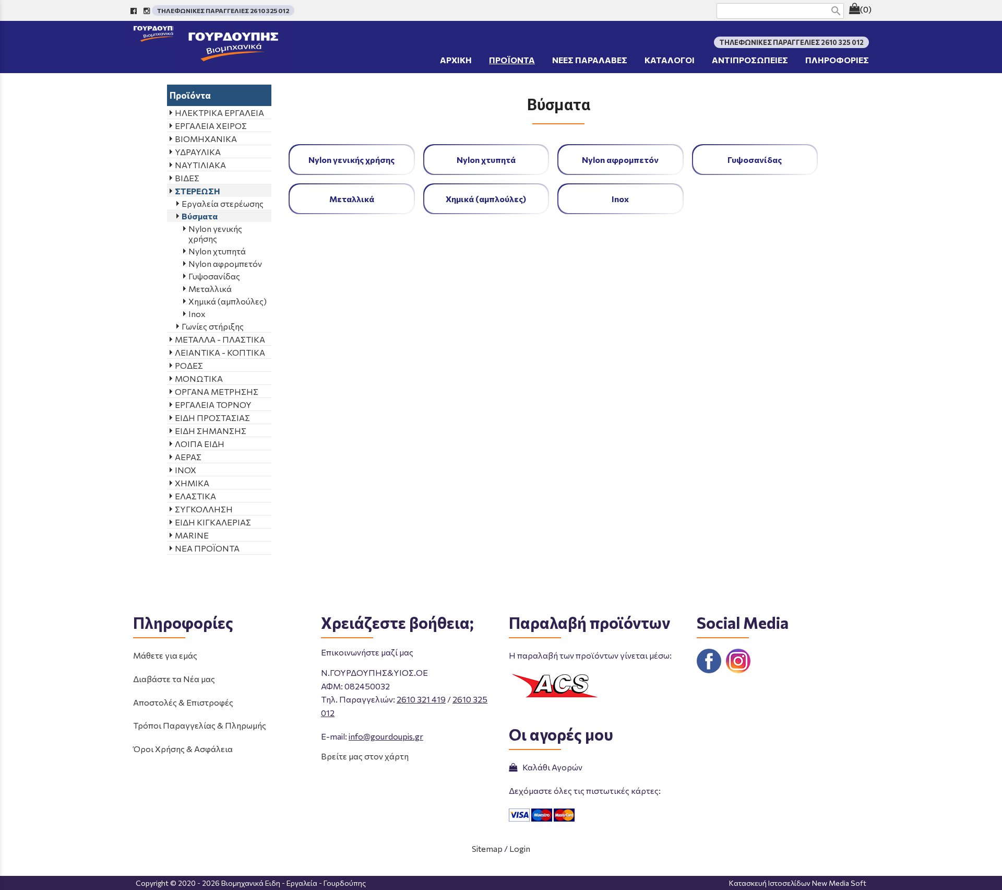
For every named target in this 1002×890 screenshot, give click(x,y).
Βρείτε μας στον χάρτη (365, 756)
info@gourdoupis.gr (386, 736)
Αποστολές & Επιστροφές (183, 702)
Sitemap (487, 848)
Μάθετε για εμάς (165, 655)
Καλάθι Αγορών (550, 767)
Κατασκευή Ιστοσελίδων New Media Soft (797, 883)
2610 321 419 (421, 699)
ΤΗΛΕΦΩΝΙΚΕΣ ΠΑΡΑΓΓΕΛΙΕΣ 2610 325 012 (223, 10)
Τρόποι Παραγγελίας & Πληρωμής (199, 725)
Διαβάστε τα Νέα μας (174, 679)
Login (519, 848)
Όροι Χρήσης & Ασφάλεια (183, 749)
